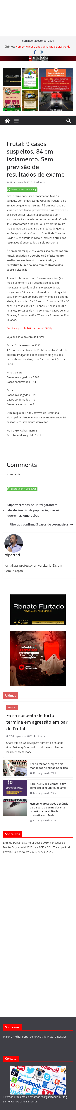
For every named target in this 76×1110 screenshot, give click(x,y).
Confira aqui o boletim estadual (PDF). (29, 328)
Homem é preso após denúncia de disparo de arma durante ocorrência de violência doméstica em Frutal (49, 809)
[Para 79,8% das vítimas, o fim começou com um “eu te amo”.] (15, 788)
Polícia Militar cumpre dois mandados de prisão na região (49, 766)
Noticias (12, 707)
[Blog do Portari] (7, 120)
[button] (12, 77)
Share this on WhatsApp (24, 189)
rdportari (41, 182)
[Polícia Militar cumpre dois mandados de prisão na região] (15, 768)
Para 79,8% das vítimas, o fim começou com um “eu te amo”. (48, 785)
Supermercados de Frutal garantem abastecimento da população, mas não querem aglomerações (34, 510)
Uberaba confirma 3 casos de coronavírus (39, 524)
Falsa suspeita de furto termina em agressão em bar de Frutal (37, 722)
